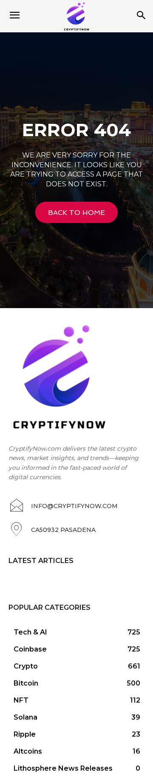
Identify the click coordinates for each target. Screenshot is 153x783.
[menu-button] (14, 16)
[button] (141, 16)
